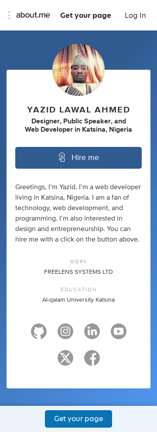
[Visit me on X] (65, 361)
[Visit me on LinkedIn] (92, 335)
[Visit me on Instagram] (65, 335)
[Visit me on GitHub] (39, 335)
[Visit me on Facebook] (92, 361)
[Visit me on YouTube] (118, 335)
